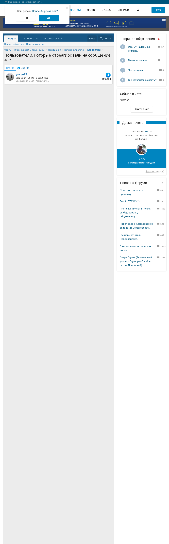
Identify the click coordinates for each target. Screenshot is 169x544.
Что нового (27, 38)
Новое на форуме (133, 183)
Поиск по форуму (35, 44)
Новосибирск (41, 77)
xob (147, 131)
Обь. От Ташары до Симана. (139, 48)
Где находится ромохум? (142, 80)
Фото (91, 10)
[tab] (23, 68)
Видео (106, 10)
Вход (158, 9)
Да (48, 17)
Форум (75, 10)
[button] (37, 38)
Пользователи (50, 38)
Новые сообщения (14, 44)
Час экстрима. (136, 70)
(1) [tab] (10, 67)
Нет (26, 17)
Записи (123, 10)
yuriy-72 (21, 74)
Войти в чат (142, 109)
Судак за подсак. (138, 60)
